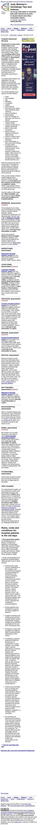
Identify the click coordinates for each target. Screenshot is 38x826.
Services (30, 30)
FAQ (30, 28)
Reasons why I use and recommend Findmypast (17, 750)
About (9, 28)
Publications (21, 30)
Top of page (4, 793)
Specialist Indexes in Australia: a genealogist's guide (10, 507)
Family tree (4, 30)
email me (7, 420)
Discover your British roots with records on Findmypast (17, 1)
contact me (17, 822)
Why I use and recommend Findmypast (21, 24)
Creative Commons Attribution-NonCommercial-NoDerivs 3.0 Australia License (18, 812)
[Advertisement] (19, 772)
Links (12, 30)
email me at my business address (8, 382)
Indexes (20, 35)
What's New (5, 32)
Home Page (13, 35)
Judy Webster (22, 19)
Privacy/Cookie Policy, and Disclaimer (22, 805)
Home (3, 28)
